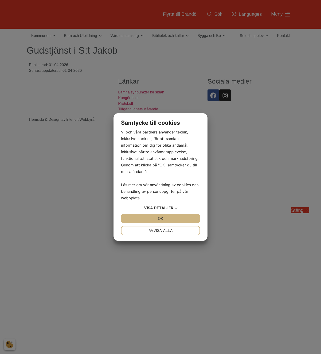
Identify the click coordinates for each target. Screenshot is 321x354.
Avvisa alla (161, 230)
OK (160, 218)
